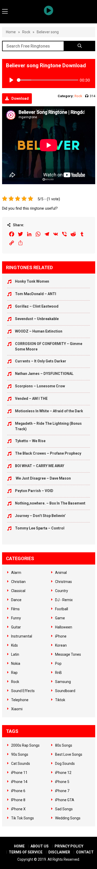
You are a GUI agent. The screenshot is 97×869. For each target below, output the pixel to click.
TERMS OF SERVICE (25, 852)
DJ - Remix (64, 600)
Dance (16, 600)
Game (60, 618)
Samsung (63, 682)
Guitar (16, 627)
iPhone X (18, 809)
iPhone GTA (64, 800)
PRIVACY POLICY (69, 846)
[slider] (47, 80)
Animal (61, 573)
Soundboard (65, 691)
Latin (15, 654)
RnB (58, 673)
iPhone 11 (19, 773)
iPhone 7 (62, 791)
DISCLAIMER (59, 852)
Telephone (19, 700)
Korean (61, 645)
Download (20, 98)
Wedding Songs (67, 818)
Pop (58, 663)
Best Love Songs (68, 754)
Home (11, 32)
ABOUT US (40, 846)
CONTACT (85, 852)
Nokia (15, 663)
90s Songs (19, 754)
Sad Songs (64, 809)
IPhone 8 (18, 800)
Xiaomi (17, 709)
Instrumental (21, 636)
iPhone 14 (19, 782)
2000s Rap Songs (25, 745)
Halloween (63, 627)
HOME (19, 846)
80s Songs (63, 745)
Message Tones (68, 654)
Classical (18, 591)
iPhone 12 (63, 773)
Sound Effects (23, 691)
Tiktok (60, 700)
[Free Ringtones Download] (48, 10)
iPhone (60, 636)
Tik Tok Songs (22, 818)
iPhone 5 (62, 782)
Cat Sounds (20, 763)
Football (61, 609)
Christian (18, 582)
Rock (26, 32)
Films (15, 609)
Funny (16, 618)
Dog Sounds (65, 763)
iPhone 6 (18, 791)
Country (61, 591)
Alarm (16, 573)
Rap (14, 673)
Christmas (63, 582)
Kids (14, 645)
